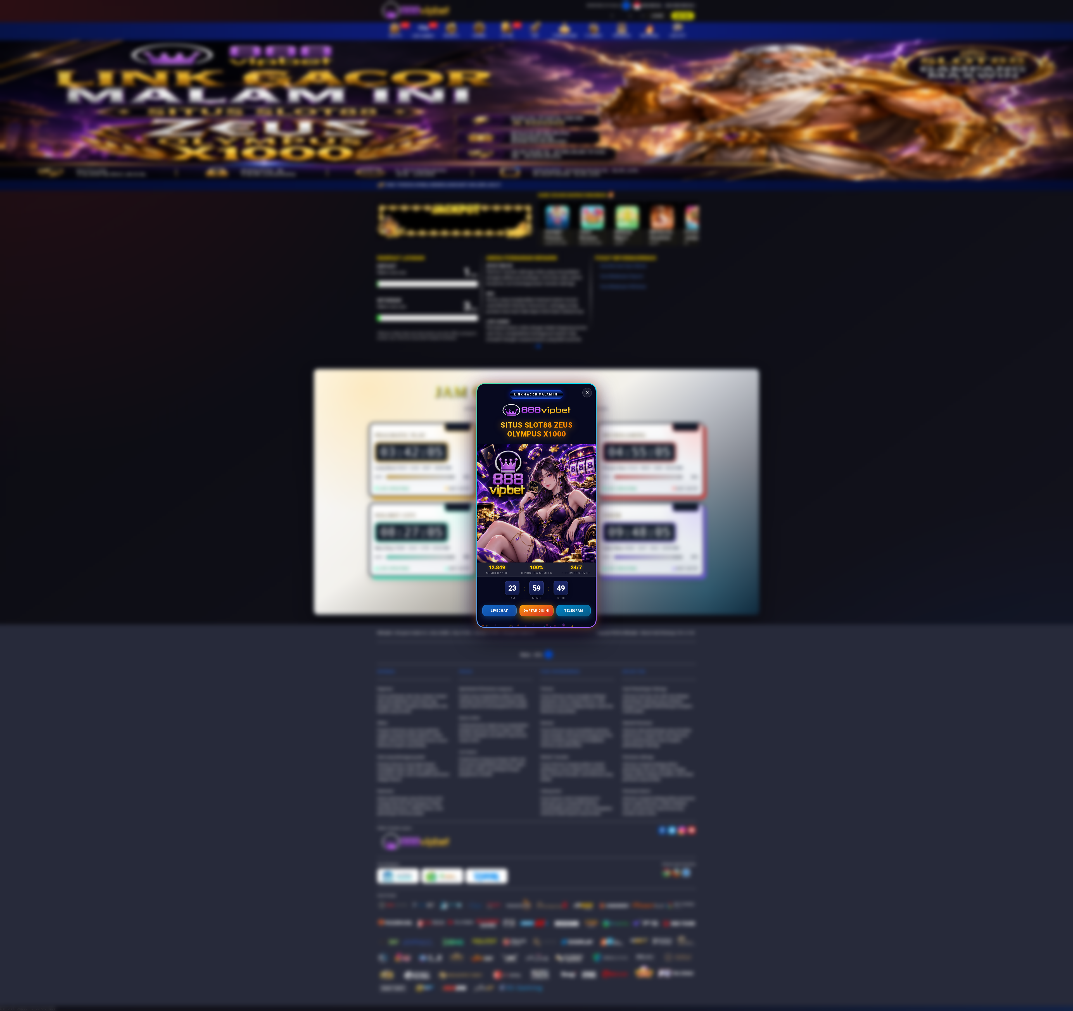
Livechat (499, 610)
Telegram (573, 610)
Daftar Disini (536, 610)
